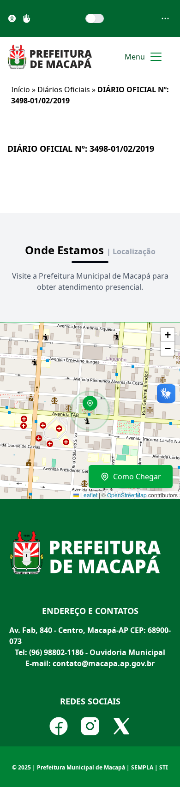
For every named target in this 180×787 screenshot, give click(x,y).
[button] (93, 406)
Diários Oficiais (63, 89)
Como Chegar (137, 476)
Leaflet (88, 495)
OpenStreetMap (127, 495)
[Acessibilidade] (12, 18)
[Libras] (26, 18)
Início (20, 89)
